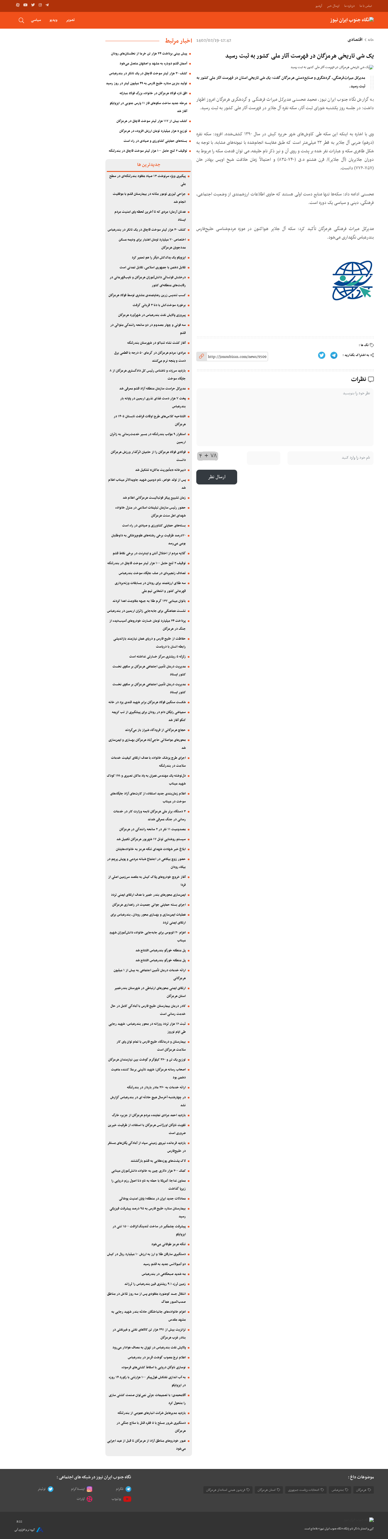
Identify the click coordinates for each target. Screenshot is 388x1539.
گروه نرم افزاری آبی (24, 1529)
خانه (371, 40)
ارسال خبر (333, 6)
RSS (19, 1521)
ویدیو (53, 20)
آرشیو (319, 6)
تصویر (70, 20)
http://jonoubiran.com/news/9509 (237, 357)
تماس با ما (366, 6)
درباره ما (349, 6)
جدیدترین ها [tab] (148, 164)
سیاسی (36, 20)
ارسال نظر (217, 477)
